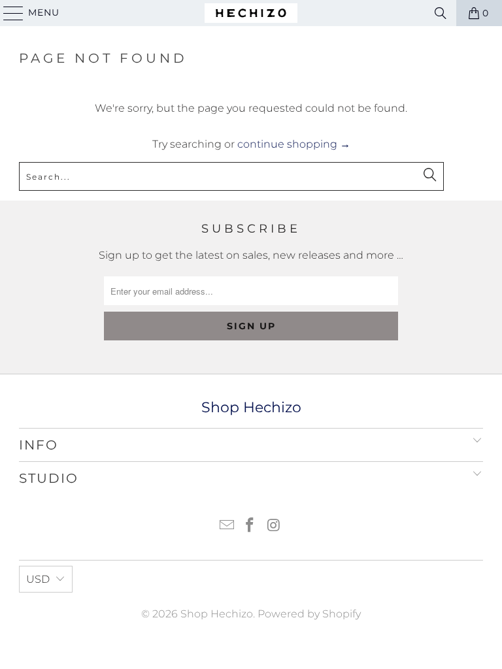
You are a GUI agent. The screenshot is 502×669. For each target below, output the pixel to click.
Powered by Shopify (309, 614)
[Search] (440, 13)
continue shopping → (293, 144)
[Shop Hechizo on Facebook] (250, 526)
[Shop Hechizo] (251, 13)
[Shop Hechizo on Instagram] (274, 526)
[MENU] (7, 13)
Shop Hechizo (216, 614)
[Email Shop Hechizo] (227, 526)
